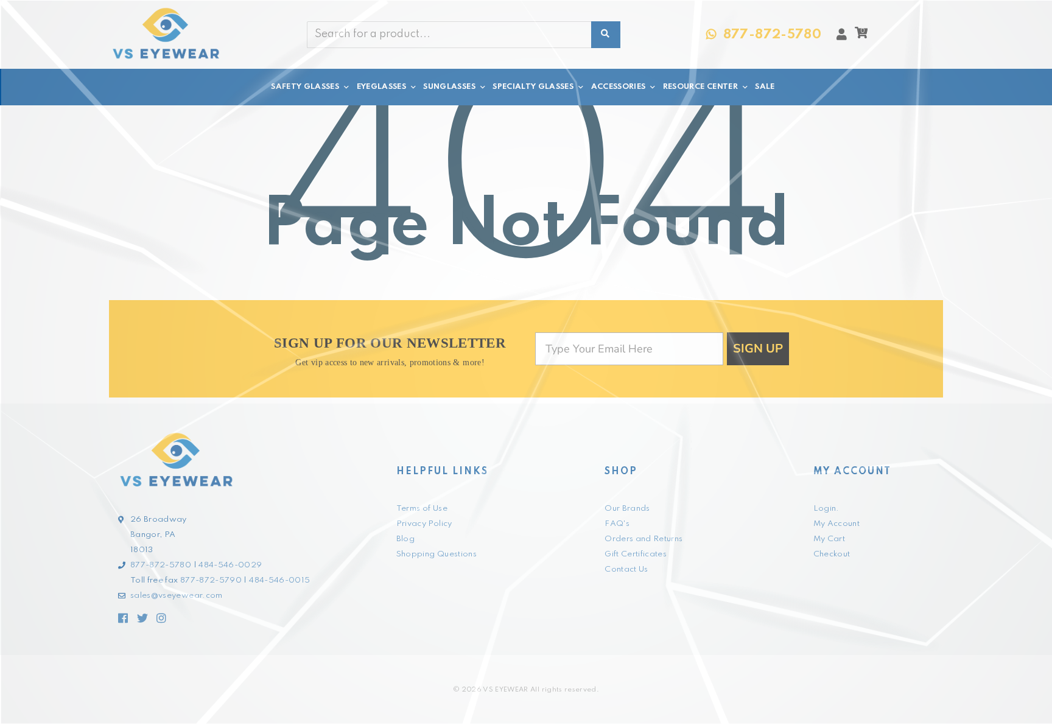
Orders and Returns (643, 539)
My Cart (829, 539)
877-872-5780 (160, 565)
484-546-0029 (230, 565)
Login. (826, 509)
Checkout (831, 554)
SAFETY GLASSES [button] (305, 87)
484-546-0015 (279, 580)
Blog (405, 539)
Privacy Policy (424, 524)
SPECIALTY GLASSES (533, 87)
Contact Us (626, 569)
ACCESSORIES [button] (618, 87)
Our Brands (627, 509)
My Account (836, 524)
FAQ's (617, 524)
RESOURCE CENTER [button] (700, 87)
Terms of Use (421, 509)
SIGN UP (758, 348)
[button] (861, 36)
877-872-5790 (211, 580)
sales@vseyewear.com (176, 596)
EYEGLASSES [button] (382, 87)
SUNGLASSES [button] (449, 87)
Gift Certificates (636, 554)
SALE (764, 87)
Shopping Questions (436, 554)
